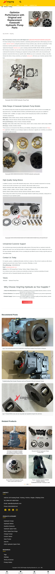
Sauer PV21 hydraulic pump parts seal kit (40, 451)
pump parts (29, 55)
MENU (34, 573)
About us (19, 5)
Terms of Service (8, 559)
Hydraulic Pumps (9, 521)
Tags (5, 554)
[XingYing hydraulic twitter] (5, 510)
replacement (32, 39)
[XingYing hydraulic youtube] (8, 510)
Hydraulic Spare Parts (10, 528)
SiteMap (6, 557)
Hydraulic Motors (9, 523)
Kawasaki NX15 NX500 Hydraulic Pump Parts (17, 100)
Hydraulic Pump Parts (14, 280)
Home (6, 6)
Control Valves (8, 536)
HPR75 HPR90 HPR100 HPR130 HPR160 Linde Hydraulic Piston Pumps (14, 481)
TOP (48, 573)
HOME (4, 5)
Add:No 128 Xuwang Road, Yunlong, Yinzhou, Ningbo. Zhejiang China (24, 497)
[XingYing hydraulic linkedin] (12, 510)
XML (42, 567)
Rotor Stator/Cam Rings (11, 531)
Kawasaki (37, 39)
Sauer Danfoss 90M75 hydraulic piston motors (14, 451)
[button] (13, 5)
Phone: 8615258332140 (11, 506)
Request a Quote (27, 302)
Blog (25, 5)
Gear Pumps (7, 539)
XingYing (12, 33)
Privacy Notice (8, 562)
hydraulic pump (16, 47)
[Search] (20, 2)
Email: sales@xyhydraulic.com (12, 503)
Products (11, 5)
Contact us (33, 5)
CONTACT (20, 573)
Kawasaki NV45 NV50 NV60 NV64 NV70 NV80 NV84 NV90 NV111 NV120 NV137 (26, 237)
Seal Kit (6, 541)
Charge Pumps (8, 534)
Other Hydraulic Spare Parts (12, 544)
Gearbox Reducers (9, 526)
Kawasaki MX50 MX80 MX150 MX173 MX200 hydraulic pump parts (22, 174)
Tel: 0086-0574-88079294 (11, 500)
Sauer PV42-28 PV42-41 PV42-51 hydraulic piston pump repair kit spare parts (40, 481)
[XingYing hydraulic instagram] (16, 510)
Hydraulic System (10, 43)
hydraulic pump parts (45, 39)
